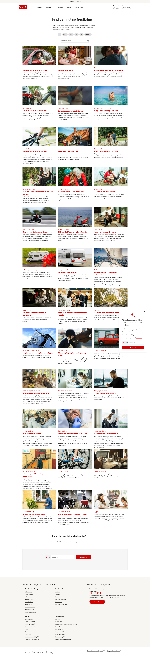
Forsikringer (38, 7)
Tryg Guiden (59, 7)
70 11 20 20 (95, 592)
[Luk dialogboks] (144, 311)
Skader (69, 7)
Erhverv (78, 1)
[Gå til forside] (23, 7)
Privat (72, 1)
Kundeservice (79, 7)
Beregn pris (49, 7)
